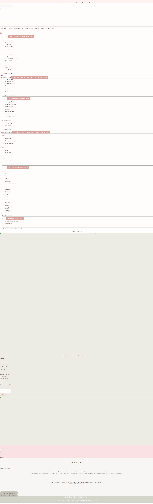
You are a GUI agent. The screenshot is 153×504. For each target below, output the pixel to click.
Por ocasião (4, 187)
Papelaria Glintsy (29, 28)
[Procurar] (1, 7)
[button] (4, 28)
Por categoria (5, 199)
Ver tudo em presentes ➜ (7, 215)
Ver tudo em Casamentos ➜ (8, 73)
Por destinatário (5, 171)
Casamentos (3, 28)
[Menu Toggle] (1, 33)
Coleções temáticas (6, 120)
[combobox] (6, 6)
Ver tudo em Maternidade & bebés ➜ (10, 164)
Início (1, 228)
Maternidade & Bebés (39, 28)
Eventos (10, 28)
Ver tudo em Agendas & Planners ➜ (9, 95)
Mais (53, 28)
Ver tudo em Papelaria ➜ (7, 129)
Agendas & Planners (18, 28)
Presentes (48, 28)
